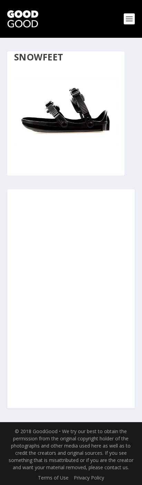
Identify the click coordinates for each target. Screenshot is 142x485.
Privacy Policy (89, 477)
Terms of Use (53, 477)
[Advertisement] (71, 299)
